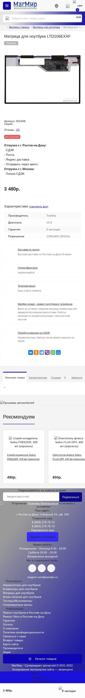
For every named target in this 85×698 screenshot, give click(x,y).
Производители (13, 648)
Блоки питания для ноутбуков (22, 596)
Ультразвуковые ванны (17, 604)
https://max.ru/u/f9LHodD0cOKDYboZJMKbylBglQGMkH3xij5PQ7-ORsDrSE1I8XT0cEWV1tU (51, 568)
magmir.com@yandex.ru (42, 577)
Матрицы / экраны (19, 27)
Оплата (8, 624)
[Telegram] (41, 352)
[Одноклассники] (36, 352)
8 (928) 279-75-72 (43, 522)
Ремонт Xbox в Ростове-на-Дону (23, 616)
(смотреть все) (38, 206)
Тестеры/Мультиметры (17, 600)
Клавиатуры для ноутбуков (20, 589)
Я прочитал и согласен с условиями (43, 505)
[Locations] (56, 5)
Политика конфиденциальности (23, 632)
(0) (18, 129)
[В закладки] (67, 690)
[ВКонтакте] (30, 352)
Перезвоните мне (42, 530)
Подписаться (70, 497)
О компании (11, 628)
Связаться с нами (14, 636)
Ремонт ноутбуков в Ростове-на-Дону (27, 612)
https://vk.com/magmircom (32, 568)
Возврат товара (13, 640)
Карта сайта (11, 644)
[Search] (7, 18)
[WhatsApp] (52, 352)
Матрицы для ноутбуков (46, 27)
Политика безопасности (42, 503)
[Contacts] (68, 5)
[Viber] (47, 352)
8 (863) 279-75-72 (43, 526)
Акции (7, 652)
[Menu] (7, 6)
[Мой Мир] (58, 352)
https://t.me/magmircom (42, 568)
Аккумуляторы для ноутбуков (22, 585)
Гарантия (9, 620)
